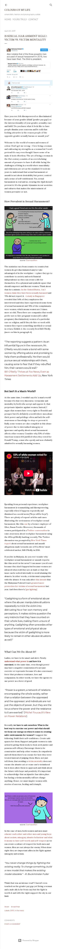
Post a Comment (12, 924)
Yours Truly (20, 19)
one (26, 524)
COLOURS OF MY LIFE (17, 9)
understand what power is (16, 661)
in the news (19, 910)
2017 (12, 910)
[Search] (51, 4)
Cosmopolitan (31, 260)
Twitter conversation (37, 530)
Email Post (15, 907)
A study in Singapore (35, 296)
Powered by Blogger (31, 940)
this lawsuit (41, 579)
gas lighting (31, 589)
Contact (33, 19)
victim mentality (35, 761)
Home (7, 19)
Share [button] (6, 907)
